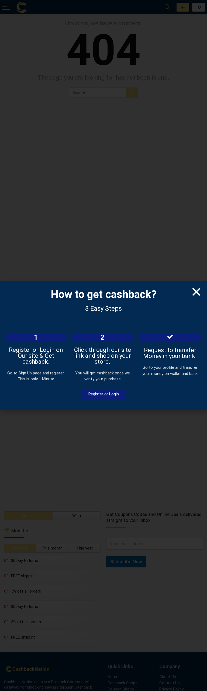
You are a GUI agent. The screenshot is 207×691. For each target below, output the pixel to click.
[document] (103, 345)
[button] (196, 291)
